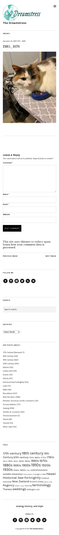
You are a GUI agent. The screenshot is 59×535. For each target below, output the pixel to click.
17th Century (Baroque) (12, 352)
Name (6, 194)
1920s (46, 465)
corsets (7, 474)
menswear (7, 482)
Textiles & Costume (11, 412)
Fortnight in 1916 (39, 474)
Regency (8, 485)
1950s (23, 470)
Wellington (31, 489)
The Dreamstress (14, 23)
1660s (37, 457)
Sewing (6, 408)
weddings (19, 489)
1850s (27, 461)
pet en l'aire (48, 482)
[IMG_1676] (29, 122)
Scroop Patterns (9, 404)
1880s (8, 465)
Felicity (6, 378)
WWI (38, 490)
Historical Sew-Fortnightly (22, 478)
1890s (17, 465)
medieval (45, 478)
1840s (21, 461)
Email (6, 204)
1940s (16, 470)
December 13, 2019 (10, 41)
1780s (50, 457)
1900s (26, 465)
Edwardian (17, 474)
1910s (36, 464)
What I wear (7, 427)
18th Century (8, 356)
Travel (5, 419)
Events (6, 375)
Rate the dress (9, 397)
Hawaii (51, 474)
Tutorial (6, 423)
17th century (12, 453)
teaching (28, 486)
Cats (28, 470)
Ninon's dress (37, 481)
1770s (43, 457)
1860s (35, 460)
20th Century (8, 364)
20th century (20, 457)
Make (5, 390)
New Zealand (20, 481)
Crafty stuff (8, 371)
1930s (8, 469)
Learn (5, 386)
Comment (8, 163)
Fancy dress (27, 474)
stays (22, 486)
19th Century (8, 360)
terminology (41, 485)
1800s (5, 461)
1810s (10, 461)
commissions (39, 470)
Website (6, 214)
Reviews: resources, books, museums (18, 401)
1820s (15, 461)
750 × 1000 (21, 41)
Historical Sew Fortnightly (13, 382)
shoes (17, 486)
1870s (43, 460)
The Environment (10, 416)
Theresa (7, 489)
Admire (6, 367)
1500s (31, 457)
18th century (32, 453)
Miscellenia (7, 393)
